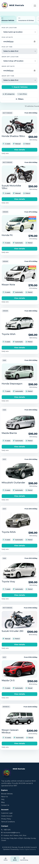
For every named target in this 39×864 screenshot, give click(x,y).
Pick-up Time (7, 47)
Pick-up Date (7, 37)
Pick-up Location (9, 27)
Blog (2, 802)
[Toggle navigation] (35, 5)
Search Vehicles (20, 87)
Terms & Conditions (8, 822)
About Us (4, 796)
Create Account (6, 816)
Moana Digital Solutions (27, 849)
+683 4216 (6, 830)
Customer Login (7, 813)
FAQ (2, 799)
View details (19, 150)
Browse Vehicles (7, 794)
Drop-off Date (8, 66)
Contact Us (5, 805)
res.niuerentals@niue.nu (11, 832)
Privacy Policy (6, 819)
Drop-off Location (10, 56)
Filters (20, 99)
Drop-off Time (8, 76)
